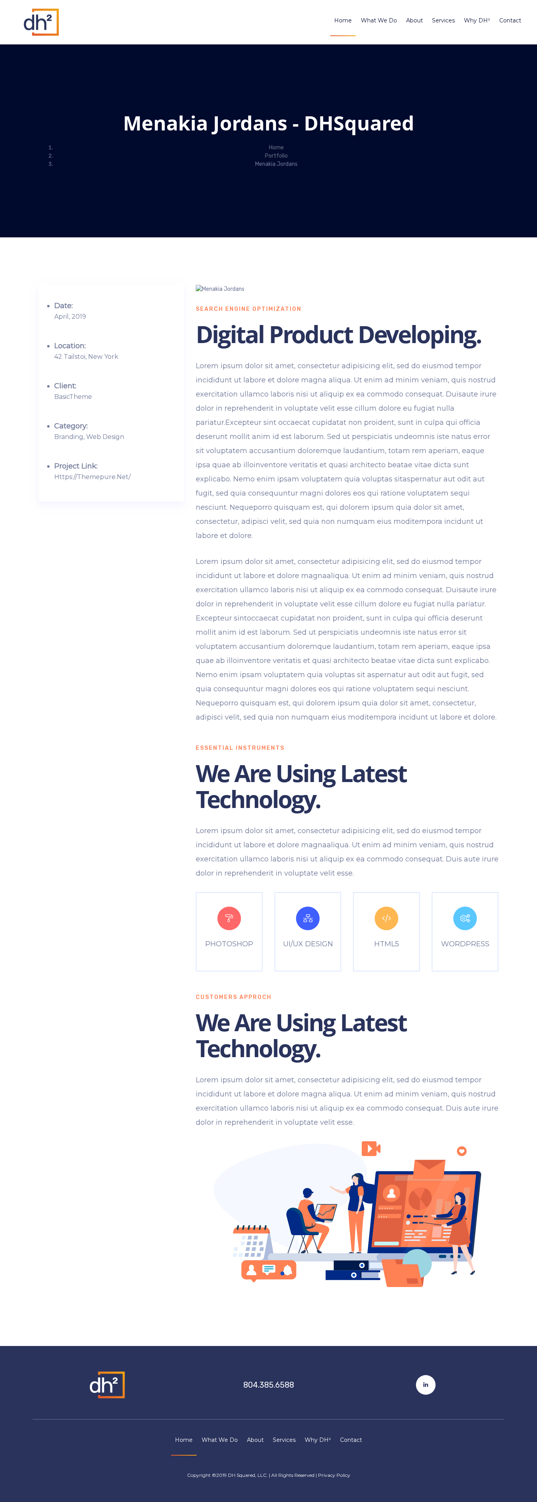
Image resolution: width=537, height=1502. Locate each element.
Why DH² (477, 20)
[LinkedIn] (426, 1385)
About (414, 20)
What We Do (379, 20)
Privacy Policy (334, 1475)
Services (443, 20)
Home (343, 20)
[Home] (111, 1384)
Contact (510, 20)
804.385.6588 (268, 1385)
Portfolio (276, 155)
